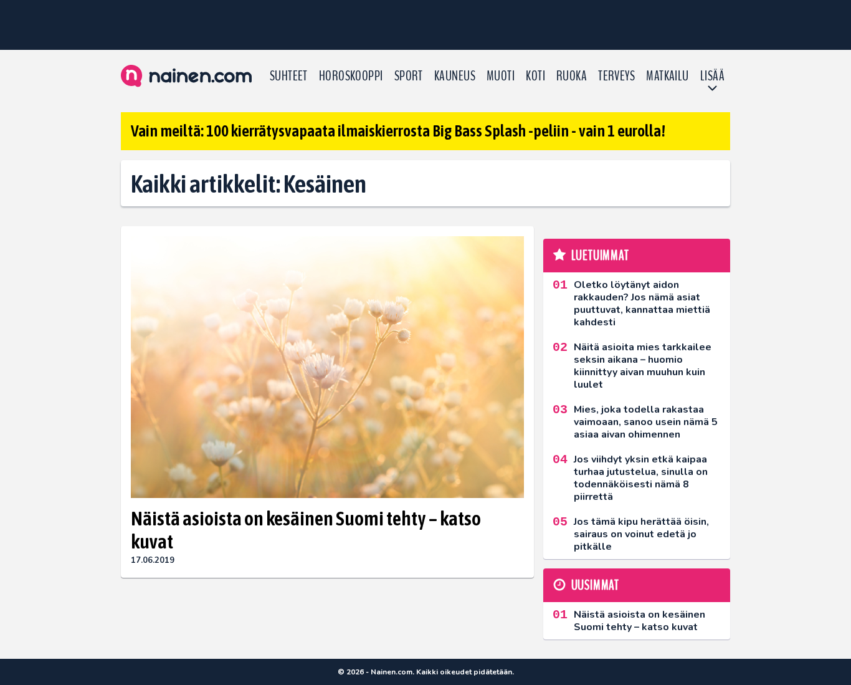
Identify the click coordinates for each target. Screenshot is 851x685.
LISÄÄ (712, 76)
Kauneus (454, 76)
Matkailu (667, 76)
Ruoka (571, 76)
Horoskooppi (351, 76)
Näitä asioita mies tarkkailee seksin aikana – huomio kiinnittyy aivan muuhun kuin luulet (642, 365)
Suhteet (289, 76)
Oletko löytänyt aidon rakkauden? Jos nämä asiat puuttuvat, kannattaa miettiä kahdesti (642, 303)
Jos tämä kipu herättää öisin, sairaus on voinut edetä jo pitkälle (641, 534)
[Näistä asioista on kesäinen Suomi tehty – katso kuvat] (327, 367)
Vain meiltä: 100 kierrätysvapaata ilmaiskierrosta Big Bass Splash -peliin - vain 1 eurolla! (398, 131)
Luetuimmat (600, 255)
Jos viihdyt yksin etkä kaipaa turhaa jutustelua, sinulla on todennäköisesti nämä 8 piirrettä (641, 478)
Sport (408, 76)
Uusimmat (595, 585)
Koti (535, 76)
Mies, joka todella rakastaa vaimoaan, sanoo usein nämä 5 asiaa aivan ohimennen (646, 422)
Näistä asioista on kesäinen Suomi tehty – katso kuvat (306, 530)
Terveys (616, 76)
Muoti (501, 76)
